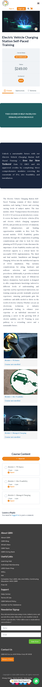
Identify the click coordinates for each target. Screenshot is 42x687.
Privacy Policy (7, 678)
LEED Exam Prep (7, 568)
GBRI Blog (5, 541)
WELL (3, 572)
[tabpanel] (21, 271)
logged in (15, 515)
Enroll (21, 80)
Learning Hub (6, 561)
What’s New (5, 545)
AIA (2, 575)
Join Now (35, 641)
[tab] (7, 90)
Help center (6, 594)
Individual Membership (10, 565)
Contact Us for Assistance (11, 605)
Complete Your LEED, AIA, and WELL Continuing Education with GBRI (20, 580)
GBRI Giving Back (8, 552)
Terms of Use (6, 598)
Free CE (4, 585)
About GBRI (5, 538)
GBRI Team (5, 548)
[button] (38, 3)
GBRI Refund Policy (8, 601)
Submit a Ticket (7, 659)
